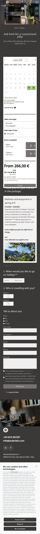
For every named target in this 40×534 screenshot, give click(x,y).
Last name (7, 334)
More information (20, 528)
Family (7, 323)
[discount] (36, 8)
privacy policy (28, 371)
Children (6, 300)
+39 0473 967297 (11, 437)
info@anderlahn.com (13, 440)
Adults (5, 293)
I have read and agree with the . (19, 371)
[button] (36, 466)
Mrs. (6, 321)
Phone (5, 349)
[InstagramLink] (5, 447)
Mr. (6, 318)
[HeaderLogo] (7, 3)
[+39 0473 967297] (37, 18)
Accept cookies (20, 519)
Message (6, 357)
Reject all (20, 524)
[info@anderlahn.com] (37, 13)
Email (5, 342)
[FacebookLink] (10, 447)
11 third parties (14, 472)
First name (7, 327)
